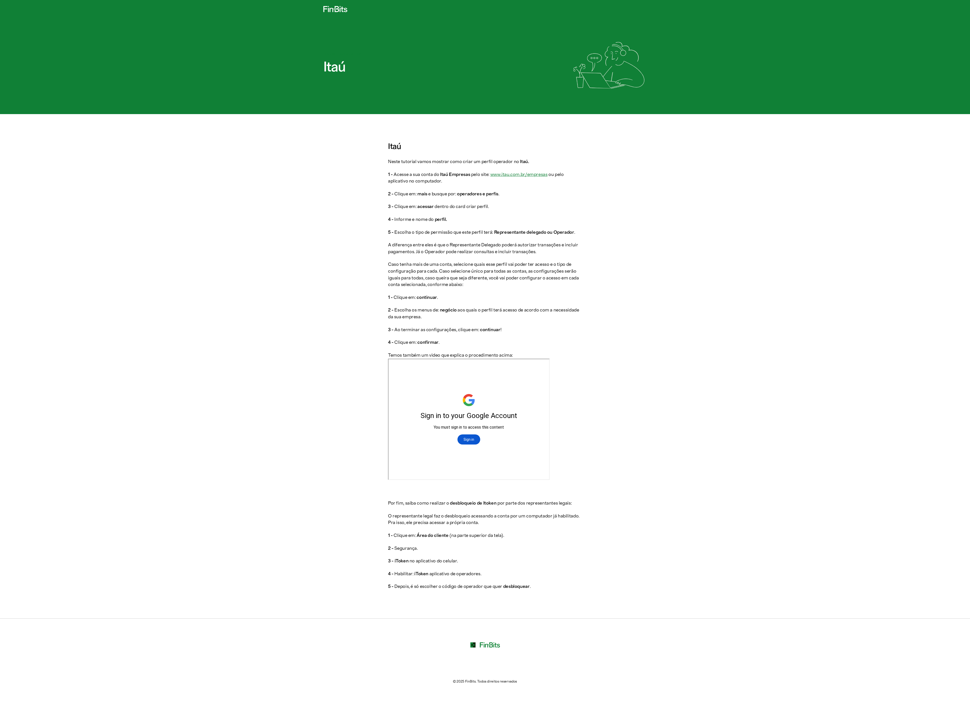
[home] (335, 9)
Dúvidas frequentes (338, 54)
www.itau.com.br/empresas (519, 174)
